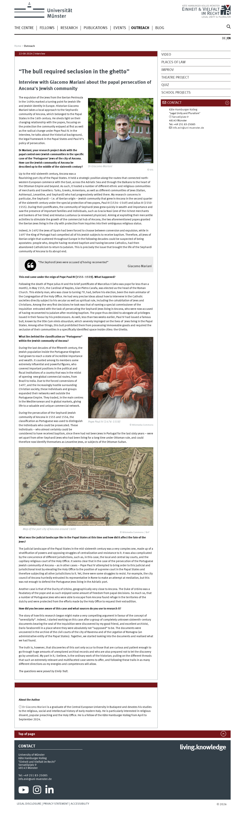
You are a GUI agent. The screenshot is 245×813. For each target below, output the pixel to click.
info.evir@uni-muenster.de (188, 128)
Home (17, 46)
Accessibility (80, 803)
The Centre (24, 28)
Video (166, 54)
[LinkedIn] (49, 791)
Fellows (47, 28)
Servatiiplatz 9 (180, 117)
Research (69, 28)
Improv (167, 70)
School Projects (176, 92)
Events (120, 28)
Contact (174, 103)
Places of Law (173, 62)
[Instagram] (37, 791)
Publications (96, 28)
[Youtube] (23, 791)
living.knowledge (203, 747)
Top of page (26, 734)
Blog (159, 28)
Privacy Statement (56, 803)
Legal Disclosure (29, 803)
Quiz (165, 85)
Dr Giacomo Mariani (34, 707)
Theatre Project (175, 77)
